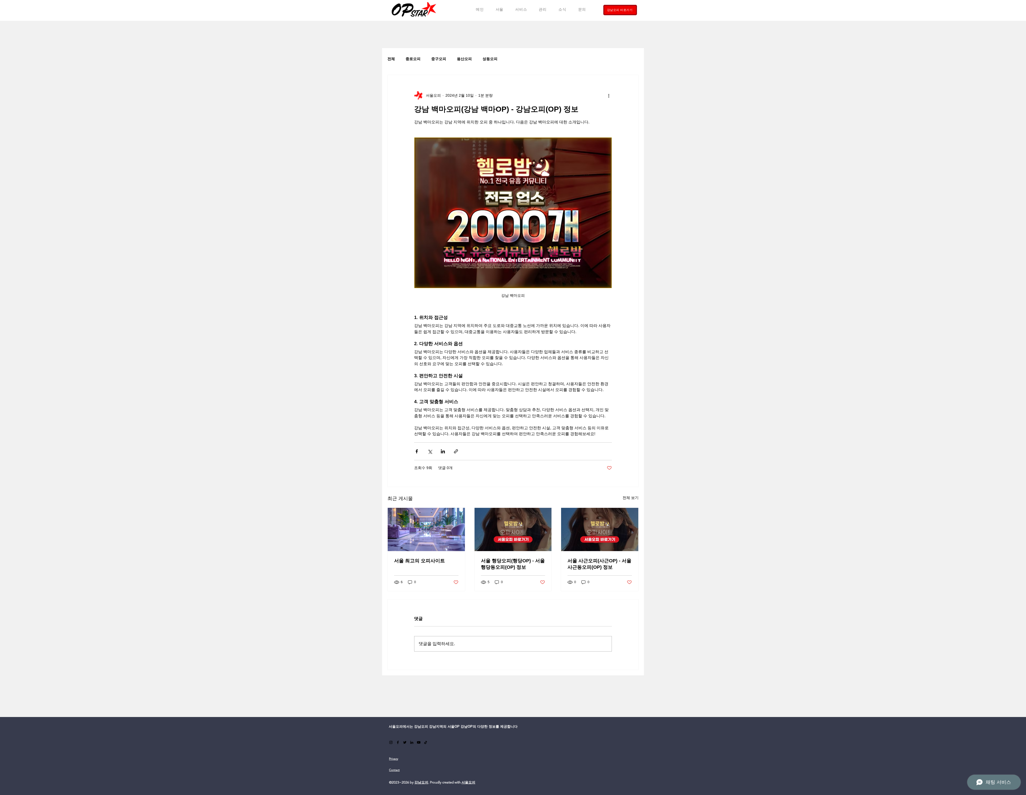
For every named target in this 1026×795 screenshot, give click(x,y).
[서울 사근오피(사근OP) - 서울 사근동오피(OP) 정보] (599, 529)
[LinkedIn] (412, 742)
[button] (521, 10)
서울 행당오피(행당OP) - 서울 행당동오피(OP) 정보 (513, 564)
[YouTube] (419, 742)
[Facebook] (398, 742)
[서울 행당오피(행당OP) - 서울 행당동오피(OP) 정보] (513, 529)
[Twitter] (405, 742)
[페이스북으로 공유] (416, 451)
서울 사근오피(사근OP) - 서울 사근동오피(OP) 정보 (599, 564)
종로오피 (413, 59)
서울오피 (468, 782)
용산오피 (464, 59)
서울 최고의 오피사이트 (419, 560)
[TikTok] (425, 742)
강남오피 (421, 782)
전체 (391, 59)
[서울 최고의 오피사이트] (426, 529)
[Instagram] (391, 742)
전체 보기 (631, 498)
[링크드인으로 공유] (442, 451)
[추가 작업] (608, 95)
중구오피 (438, 59)
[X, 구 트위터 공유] (429, 451)
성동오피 (490, 59)
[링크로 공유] (455, 451)
